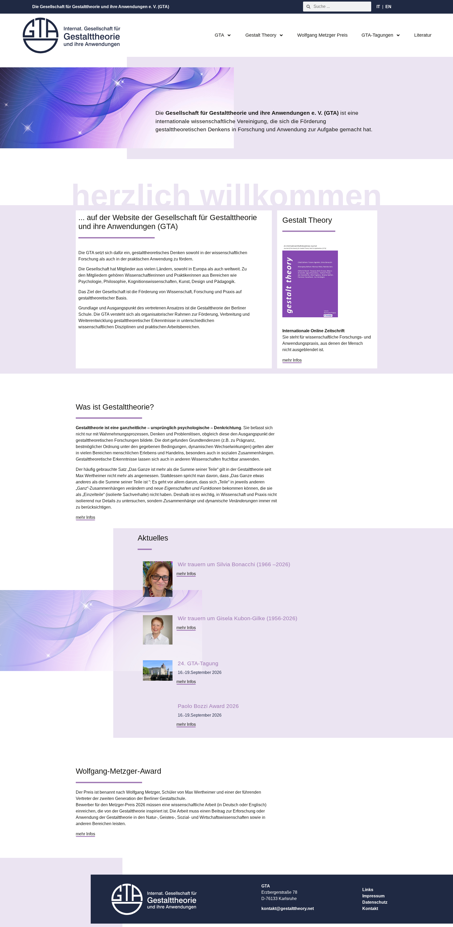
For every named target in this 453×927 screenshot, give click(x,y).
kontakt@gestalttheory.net (287, 908)
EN (388, 6)
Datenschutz (374, 902)
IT (378, 6)
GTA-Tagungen (377, 35)
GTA (219, 35)
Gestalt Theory (260, 35)
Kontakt (370, 908)
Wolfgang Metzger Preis (322, 35)
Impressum (373, 896)
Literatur (423, 35)
